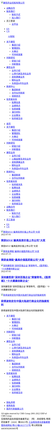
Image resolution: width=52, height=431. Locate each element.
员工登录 (10, 220)
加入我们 (16, 18)
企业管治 (16, 115)
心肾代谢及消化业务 (21, 74)
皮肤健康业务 (18, 77)
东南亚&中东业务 (20, 83)
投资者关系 (11, 99)
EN (7, 29)
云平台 (15, 24)
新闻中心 (10, 86)
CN (7, 31)
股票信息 (16, 102)
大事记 (15, 51)
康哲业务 (10, 67)
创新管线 (16, 64)
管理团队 (16, 48)
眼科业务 (16, 80)
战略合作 (10, 8)
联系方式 (16, 14)
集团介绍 (16, 45)
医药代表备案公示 (14, 409)
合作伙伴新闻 (18, 93)
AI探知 (11, 36)
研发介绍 (16, 61)
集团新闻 (16, 90)
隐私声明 (10, 402)
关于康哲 (10, 42)
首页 (8, 124)
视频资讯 (16, 96)
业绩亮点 (16, 106)
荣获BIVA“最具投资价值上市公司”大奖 (23, 240)
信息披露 (16, 109)
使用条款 (10, 405)
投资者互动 (17, 118)
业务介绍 (16, 70)
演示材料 (16, 112)
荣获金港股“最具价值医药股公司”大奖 (22, 259)
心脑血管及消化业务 (21, 159)
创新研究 (10, 58)
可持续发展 (17, 54)
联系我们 (10, 11)
